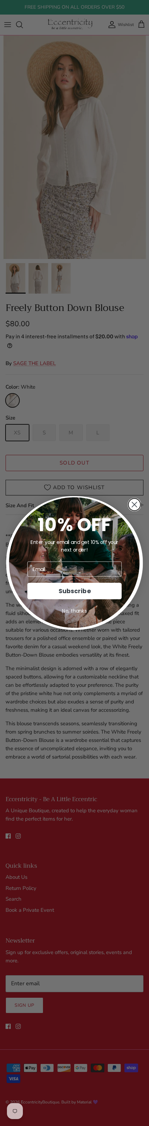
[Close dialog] (134, 505)
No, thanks (74, 610)
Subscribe (74, 591)
